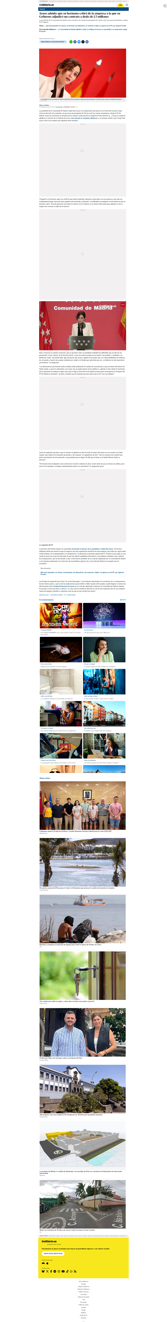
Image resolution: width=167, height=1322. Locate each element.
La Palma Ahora (44, 1060)
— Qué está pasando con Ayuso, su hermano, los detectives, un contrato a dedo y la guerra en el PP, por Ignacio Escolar (82, 26)
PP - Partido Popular (69, 595)
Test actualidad (122, 1235)
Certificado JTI (83, 1315)
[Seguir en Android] (43, 1263)
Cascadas (65, 1235)
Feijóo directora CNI (52, 1)
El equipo (83, 1284)
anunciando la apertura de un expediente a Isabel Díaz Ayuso (92, 549)
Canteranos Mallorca (112, 1)
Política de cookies (83, 1305)
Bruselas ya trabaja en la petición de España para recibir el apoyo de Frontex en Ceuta (70, 945)
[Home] (46, 5)
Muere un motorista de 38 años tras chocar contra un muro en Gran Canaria (67, 1230)
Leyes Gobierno (119, 1)
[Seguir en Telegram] (55, 1271)
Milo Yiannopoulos (93, 1)
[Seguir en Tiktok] (67, 1271)
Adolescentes (90, 1235)
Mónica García (87, 1)
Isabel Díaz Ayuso (44, 595)
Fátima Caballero (44, 105)
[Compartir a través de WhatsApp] (71, 41)
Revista (84, 1310)
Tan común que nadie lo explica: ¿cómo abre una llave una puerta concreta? (67, 1001)
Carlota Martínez (44, 890)
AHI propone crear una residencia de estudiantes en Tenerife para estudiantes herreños (71, 1115)
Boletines (83, 1312)
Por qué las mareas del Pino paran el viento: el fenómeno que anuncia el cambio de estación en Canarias (77, 888)
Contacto (83, 1307)
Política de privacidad (83, 1297)
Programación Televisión (114, 1235)
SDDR (62, 1235)
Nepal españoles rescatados (62, 1)
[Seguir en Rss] (75, 1271)
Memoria (80, 1235)
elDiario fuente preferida (97, 1235)
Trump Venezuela (101, 1)
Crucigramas (58, 1235)
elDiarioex (42, 1175)
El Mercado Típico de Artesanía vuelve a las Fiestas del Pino (61, 1058)
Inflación (106, 1)
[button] (127, 5)
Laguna (76, 1235)
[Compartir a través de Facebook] (75, 41)
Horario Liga (85, 1235)
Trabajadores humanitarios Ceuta (73, 1)
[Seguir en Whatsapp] (71, 1271)
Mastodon (83, 1318)
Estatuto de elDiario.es (84, 1289)
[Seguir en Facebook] (51, 1271)
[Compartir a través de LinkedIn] (87, 41)
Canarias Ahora (44, 1117)
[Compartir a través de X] (83, 41)
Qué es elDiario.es (83, 1281)
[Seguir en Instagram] (59, 1271)
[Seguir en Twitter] (47, 1271)
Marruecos (82, 1)
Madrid (42, 9)
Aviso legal (83, 1294)
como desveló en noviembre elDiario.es (84, 118)
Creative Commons (83, 1291)
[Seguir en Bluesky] (43, 1271)
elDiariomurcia (43, 833)
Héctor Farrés (43, 1003)
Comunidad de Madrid (56, 595)
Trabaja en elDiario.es (83, 1286)
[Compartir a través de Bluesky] (79, 41)
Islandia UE (125, 1)
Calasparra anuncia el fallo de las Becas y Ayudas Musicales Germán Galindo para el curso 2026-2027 (76, 831)
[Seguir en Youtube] (63, 1271)
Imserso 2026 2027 (71, 1235)
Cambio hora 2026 (51, 1235)
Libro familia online (106, 1235)
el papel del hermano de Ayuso (63, 586)
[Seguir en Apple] (47, 1263)
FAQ (83, 1299)
